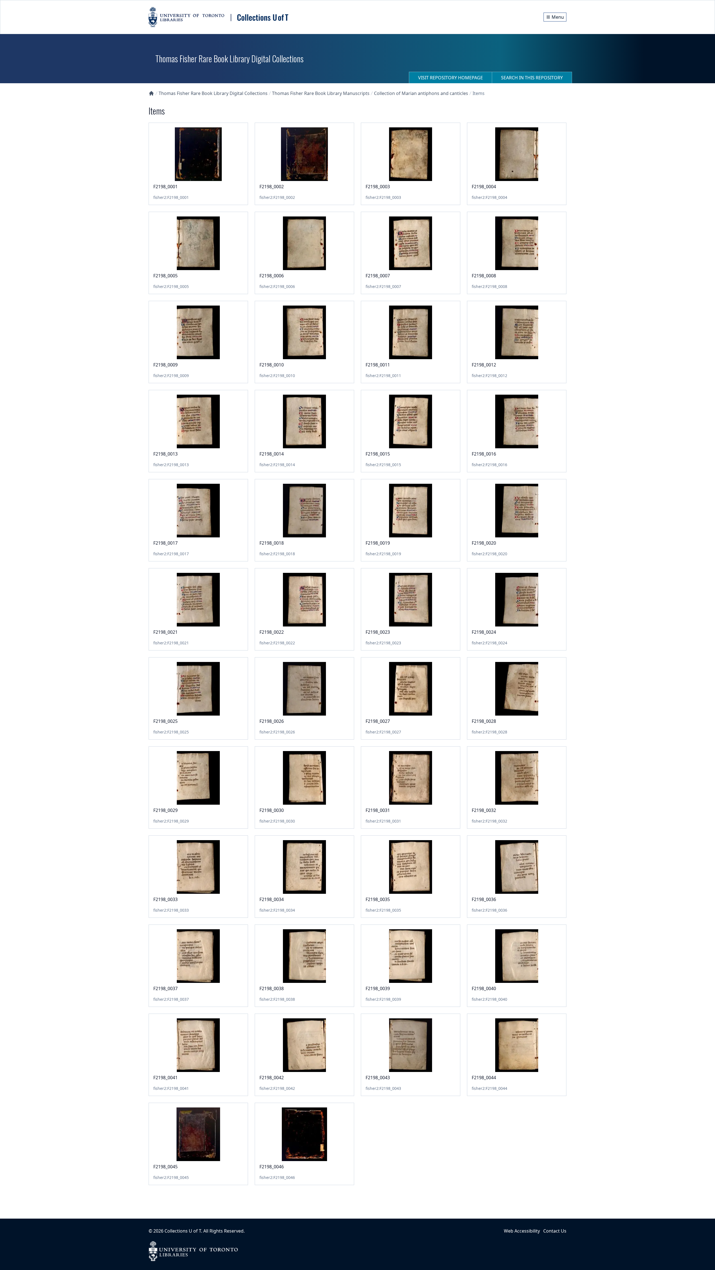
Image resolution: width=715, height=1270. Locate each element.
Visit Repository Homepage (450, 78)
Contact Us (554, 1231)
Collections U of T (183, 1231)
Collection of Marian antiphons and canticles (421, 93)
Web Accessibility (522, 1231)
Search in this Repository (532, 78)
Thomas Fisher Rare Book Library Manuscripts (321, 93)
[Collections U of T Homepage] (151, 93)
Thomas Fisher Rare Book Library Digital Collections (213, 93)
